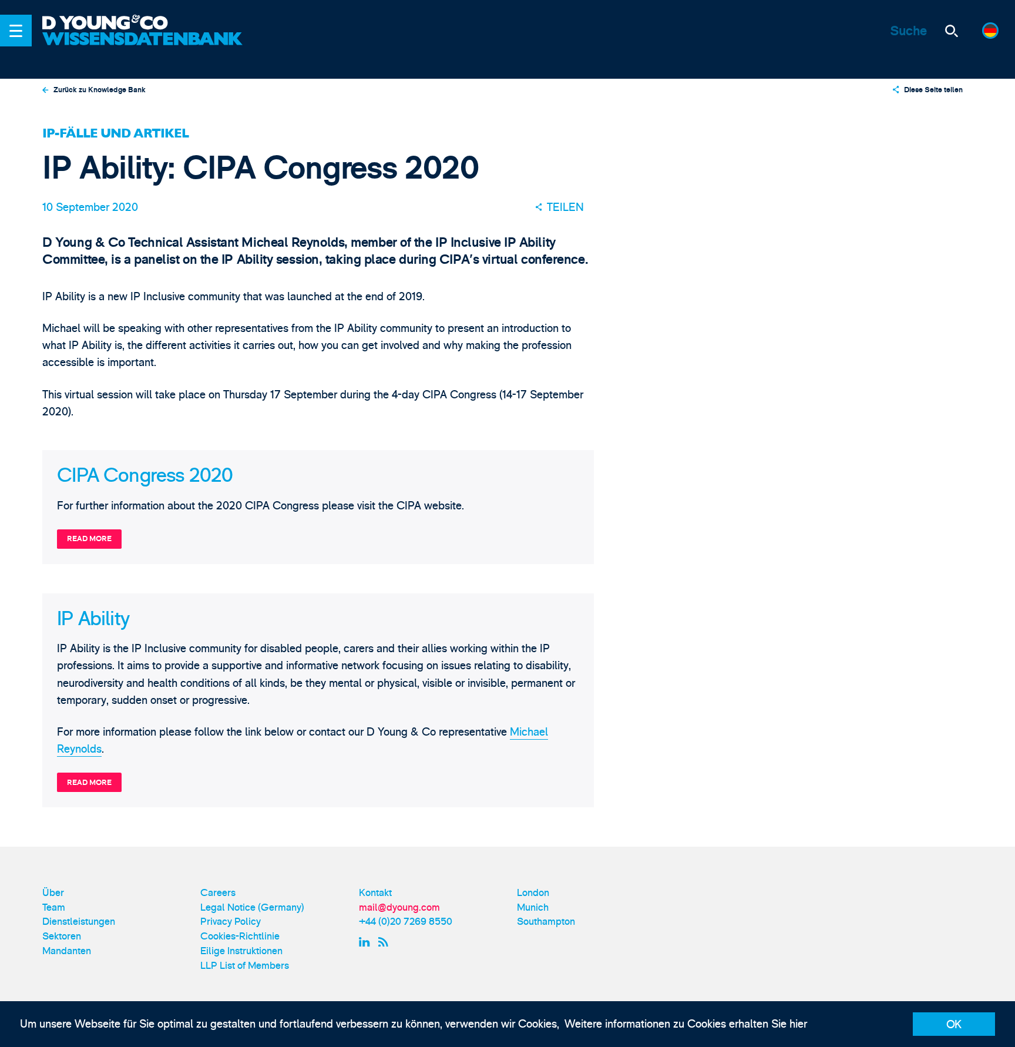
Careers (218, 893)
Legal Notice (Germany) (252, 907)
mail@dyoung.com (399, 907)
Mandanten (66, 951)
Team (53, 907)
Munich (533, 907)
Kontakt (375, 893)
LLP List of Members (244, 965)
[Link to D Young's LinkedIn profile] (365, 941)
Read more (89, 538)
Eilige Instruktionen (241, 951)
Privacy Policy (230, 921)
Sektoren (61, 936)
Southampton (546, 921)
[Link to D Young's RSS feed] (385, 941)
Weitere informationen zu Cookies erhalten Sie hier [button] (685, 1024)
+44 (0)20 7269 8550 (405, 921)
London (533, 893)
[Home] (144, 23)
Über (53, 893)
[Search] (951, 30)
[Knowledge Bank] (144, 48)
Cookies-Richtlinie (240, 936)
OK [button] (954, 1025)
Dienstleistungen (78, 921)
